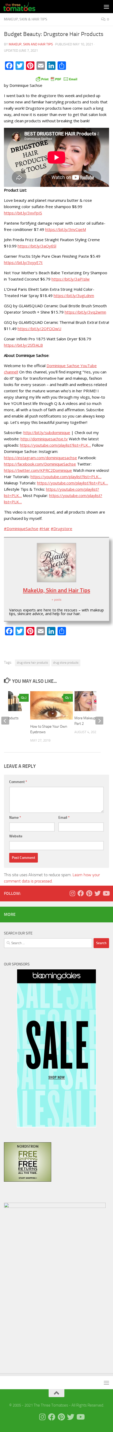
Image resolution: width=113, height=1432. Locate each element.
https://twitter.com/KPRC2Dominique (38, 470)
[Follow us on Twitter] (97, 893)
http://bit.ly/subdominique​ (46, 432)
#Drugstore (61, 528)
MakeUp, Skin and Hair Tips (31, 44)
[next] (99, 721)
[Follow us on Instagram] (72, 893)
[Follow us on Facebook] (81, 893)
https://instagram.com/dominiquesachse (40, 457)
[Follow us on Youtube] (106, 893)
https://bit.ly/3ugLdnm (74, 295)
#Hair (44, 528)
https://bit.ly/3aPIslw (71, 279)
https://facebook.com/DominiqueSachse (40, 464)
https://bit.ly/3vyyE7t (23, 262)
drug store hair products (32, 662)
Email (64, 817)
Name (15, 817)
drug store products (66, 662)
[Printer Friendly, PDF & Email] (56, 78)
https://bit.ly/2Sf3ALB (23, 345)
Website (15, 836)
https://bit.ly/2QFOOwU (39, 328)
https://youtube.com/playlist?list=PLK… (55, 445)
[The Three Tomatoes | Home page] (24, 6)
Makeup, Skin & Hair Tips (25, 19)
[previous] (5, 721)
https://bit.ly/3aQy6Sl (37, 246)
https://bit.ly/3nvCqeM (65, 229)
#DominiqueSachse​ (21, 528)
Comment (18, 782)
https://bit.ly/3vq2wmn (85, 312)
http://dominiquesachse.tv (44, 438)
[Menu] (106, 6)
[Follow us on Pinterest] (89, 893)
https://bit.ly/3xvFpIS (23, 212)
